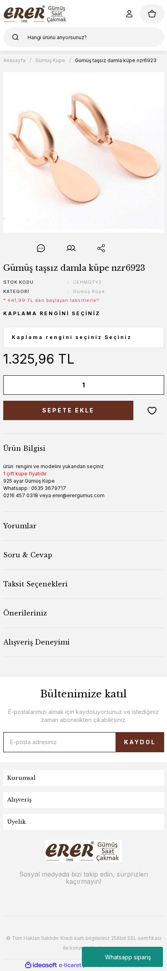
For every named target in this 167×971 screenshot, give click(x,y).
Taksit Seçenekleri (35, 584)
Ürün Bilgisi (24, 448)
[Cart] (152, 13)
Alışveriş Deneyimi (36, 642)
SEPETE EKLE (68, 410)
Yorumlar (19, 526)
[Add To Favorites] (152, 410)
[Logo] (36, 13)
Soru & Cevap (27, 555)
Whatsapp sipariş (128, 957)
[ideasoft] (41, 965)
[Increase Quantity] (152, 385)
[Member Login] (129, 13)
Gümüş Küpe (89, 291)
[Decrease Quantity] (15, 385)
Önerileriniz (25, 613)
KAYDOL (140, 742)
